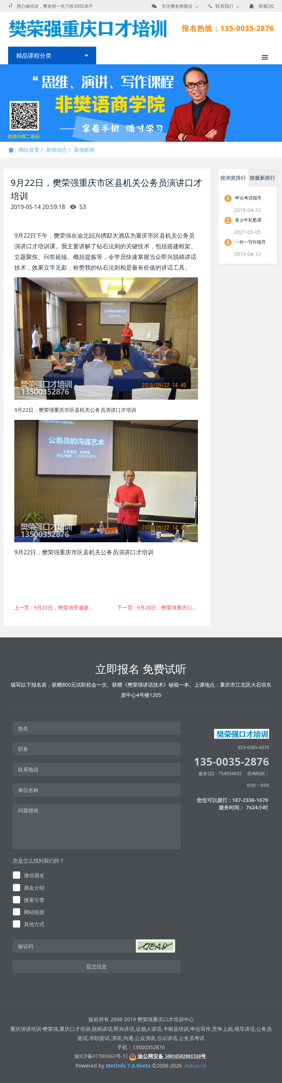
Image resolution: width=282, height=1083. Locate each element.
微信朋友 (34, 875)
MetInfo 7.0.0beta (128, 1065)
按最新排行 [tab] (262, 177)
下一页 (161, 607)
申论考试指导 (248, 198)
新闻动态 (56, 149)
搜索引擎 (34, 899)
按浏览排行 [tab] (233, 177)
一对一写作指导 (250, 242)
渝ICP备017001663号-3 (99, 1056)
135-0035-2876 (231, 761)
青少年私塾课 (248, 220)
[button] (155, 946)
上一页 (58, 607)
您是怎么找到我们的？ (38, 860)
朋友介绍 (34, 887)
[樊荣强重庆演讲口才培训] (87, 28)
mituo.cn (195, 1065)
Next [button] (278, 103)
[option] (141, 103)
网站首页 (28, 149)
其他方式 (34, 924)
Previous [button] (3, 103)
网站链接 (34, 912)
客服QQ (266, 6)
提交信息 (96, 966)
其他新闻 (84, 149)
